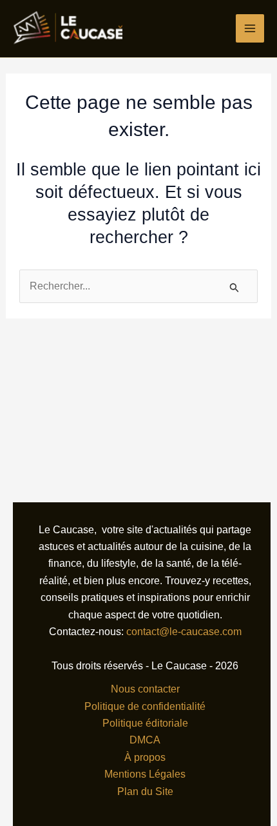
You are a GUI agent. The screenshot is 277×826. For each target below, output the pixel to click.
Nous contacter (145, 688)
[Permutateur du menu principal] (250, 28)
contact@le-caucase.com (184, 631)
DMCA (144, 739)
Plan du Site (145, 791)
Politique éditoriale (145, 723)
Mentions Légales (145, 774)
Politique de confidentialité (144, 706)
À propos (145, 757)
